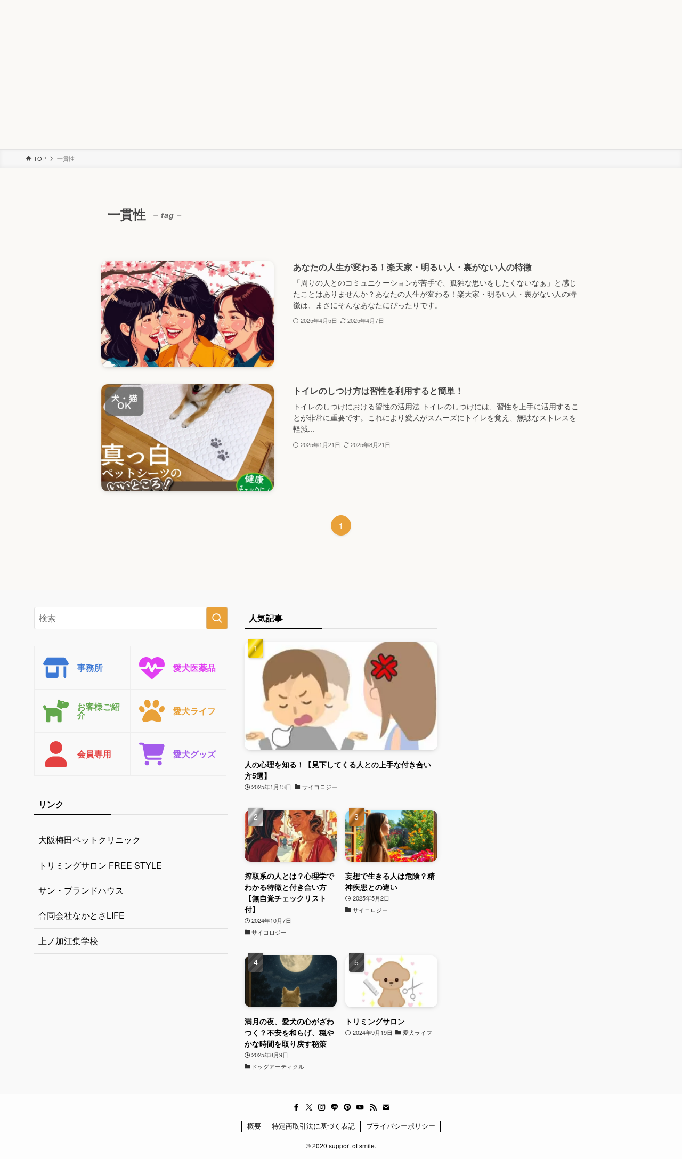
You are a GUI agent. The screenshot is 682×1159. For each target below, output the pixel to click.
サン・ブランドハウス (81, 890)
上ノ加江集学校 (68, 941)
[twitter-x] (309, 1107)
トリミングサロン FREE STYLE (100, 865)
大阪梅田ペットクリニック (89, 839)
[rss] (373, 1107)
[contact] (386, 1107)
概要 (254, 1126)
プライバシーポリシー (400, 1126)
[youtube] (360, 1107)
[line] (334, 1107)
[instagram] (322, 1107)
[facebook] (296, 1107)
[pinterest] (347, 1107)
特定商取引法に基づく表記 (313, 1126)
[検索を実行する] (217, 618)
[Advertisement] (319, 74)
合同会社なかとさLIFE (81, 915)
